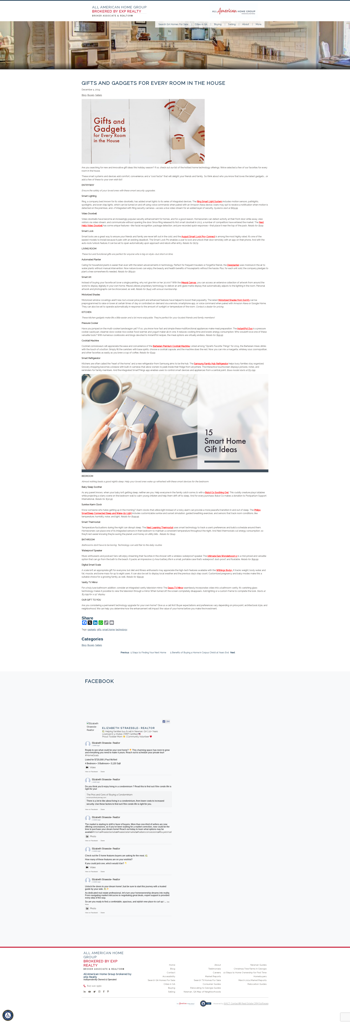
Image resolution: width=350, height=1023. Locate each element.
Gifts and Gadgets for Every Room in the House (153, 83)
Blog (84, 95)
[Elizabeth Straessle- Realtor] (93, 727)
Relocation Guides (257, 984)
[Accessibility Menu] (8, 1015)
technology (121, 629)
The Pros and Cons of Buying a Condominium (109, 794)
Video (93, 767)
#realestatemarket (126, 832)
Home (172, 965)
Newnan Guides (258, 965)
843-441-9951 (94, 986)
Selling (232, 24)
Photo (93, 836)
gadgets (92, 629)
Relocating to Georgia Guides (205, 988)
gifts (99, 629)
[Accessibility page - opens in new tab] (205, 1005)
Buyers (90, 95)
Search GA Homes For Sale (173, 24)
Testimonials (214, 969)
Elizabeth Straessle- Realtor (106, 743)
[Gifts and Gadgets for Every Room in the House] (143, 162)
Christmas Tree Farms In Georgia (250, 969)
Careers (217, 972)
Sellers (98, 95)
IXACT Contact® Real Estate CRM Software (246, 1003)
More (258, 24)
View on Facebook (91, 772)
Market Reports (213, 976)
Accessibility (169, 976)
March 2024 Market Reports (253, 980)
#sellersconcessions (147, 832)
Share (102, 772)
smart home (108, 629)
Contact (171, 972)
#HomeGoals (92, 755)
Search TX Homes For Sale (207, 980)
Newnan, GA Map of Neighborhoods (202, 992)
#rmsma (96, 832)
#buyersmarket (166, 832)
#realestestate (108, 832)
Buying (218, 24)
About (245, 24)
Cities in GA (201, 24)
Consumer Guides (212, 984)
